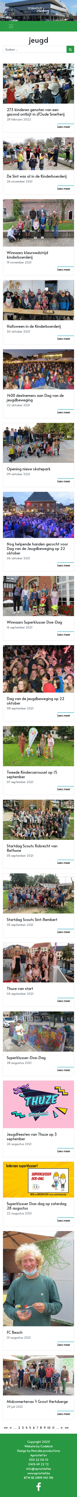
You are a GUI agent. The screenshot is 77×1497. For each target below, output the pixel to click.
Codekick (46, 1446)
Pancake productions (45, 1450)
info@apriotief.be (38, 1468)
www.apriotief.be (38, 1473)
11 (53, 1427)
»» (67, 1427)
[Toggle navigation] (11, 26)
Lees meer (63, 126)
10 (48, 1427)
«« (6, 1427)
